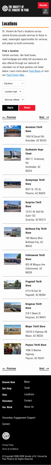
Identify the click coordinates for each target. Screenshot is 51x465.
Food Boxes (35, 71)
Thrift (27, 388)
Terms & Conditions (10, 449)
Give (4, 395)
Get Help (6, 389)
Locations (29, 394)
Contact (28, 400)
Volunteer (7, 401)
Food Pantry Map (15, 75)
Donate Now (8, 382)
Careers (6, 424)
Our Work (7, 407)
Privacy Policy (7, 445)
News (27, 381)
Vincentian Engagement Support (18, 417)
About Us (29, 406)
